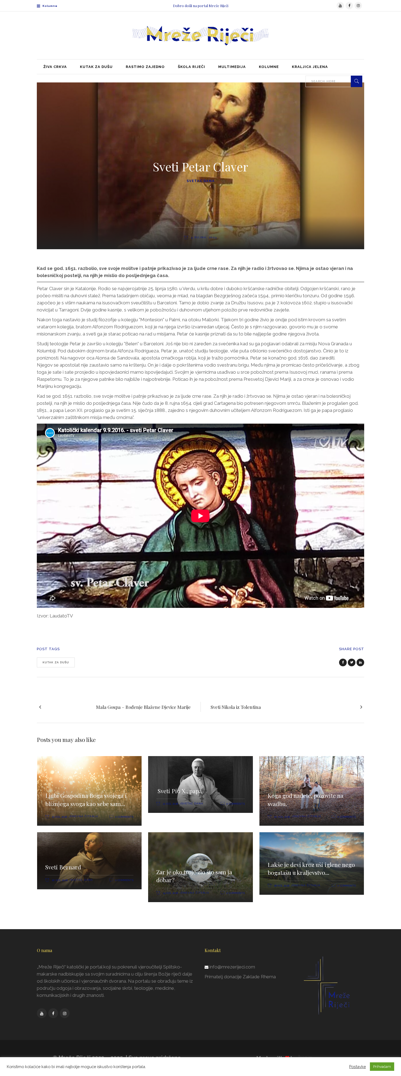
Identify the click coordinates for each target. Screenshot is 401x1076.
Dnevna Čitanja (84, 816)
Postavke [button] (357, 1066)
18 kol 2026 (281, 885)
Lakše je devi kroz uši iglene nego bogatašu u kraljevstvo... (311, 868)
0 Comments (124, 816)
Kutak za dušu (56, 662)
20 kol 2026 (282, 816)
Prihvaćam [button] (382, 1067)
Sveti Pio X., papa (179, 791)
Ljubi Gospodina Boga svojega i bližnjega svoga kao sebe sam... (86, 799)
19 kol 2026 (170, 892)
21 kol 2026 (59, 816)
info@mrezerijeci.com (232, 967)
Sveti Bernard (63, 867)
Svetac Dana (201, 181)
